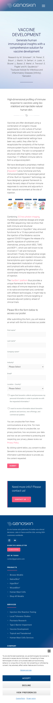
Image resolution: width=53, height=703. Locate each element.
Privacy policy (31, 698)
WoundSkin (15, 588)
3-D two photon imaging (28, 217)
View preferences (26, 692)
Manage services (26, 670)
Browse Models (16, 575)
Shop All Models (17, 596)
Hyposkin (12, 171)
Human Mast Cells (18, 592)
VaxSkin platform (19, 280)
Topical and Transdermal (20, 633)
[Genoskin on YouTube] (15, 540)
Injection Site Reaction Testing (23, 612)
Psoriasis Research (18, 620)
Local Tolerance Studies (20, 616)
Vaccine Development (19, 629)
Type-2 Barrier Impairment (21, 625)
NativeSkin (15, 579)
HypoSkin (14, 583)
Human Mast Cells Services (22, 638)
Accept (26, 678)
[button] (49, 651)
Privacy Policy (13, 443)
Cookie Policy (20, 698)
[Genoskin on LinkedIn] (9, 540)
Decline (26, 685)
